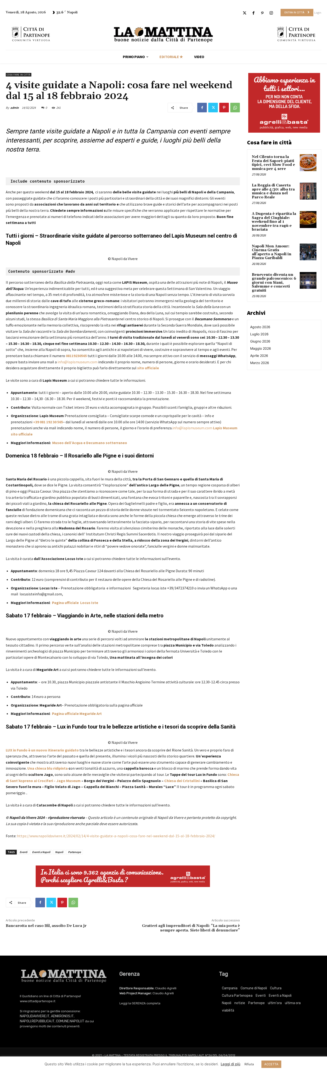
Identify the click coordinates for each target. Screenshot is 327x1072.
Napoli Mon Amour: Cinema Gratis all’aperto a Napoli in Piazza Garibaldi (271, 252)
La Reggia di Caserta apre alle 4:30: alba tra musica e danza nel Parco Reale (273, 191)
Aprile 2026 (259, 356)
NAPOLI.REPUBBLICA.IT (37, 1021)
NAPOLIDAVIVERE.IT (35, 1016)
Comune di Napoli (254, 988)
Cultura (276, 988)
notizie (239, 1003)
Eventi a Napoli (41, 852)
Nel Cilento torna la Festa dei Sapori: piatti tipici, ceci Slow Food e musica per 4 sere (273, 163)
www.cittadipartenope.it (37, 1001)
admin (14, 108)
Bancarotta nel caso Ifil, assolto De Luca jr (46, 925)
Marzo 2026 (259, 363)
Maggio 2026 (260, 348)
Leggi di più (230, 1064)
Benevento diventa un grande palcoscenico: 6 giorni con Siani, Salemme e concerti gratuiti (274, 282)
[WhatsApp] (235, 107)
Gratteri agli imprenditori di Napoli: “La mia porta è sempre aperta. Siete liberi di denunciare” (191, 928)
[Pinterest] (262, 13)
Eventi (23, 852)
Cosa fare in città (18, 74)
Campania (229, 988)
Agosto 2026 (260, 327)
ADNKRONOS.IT (62, 1016)
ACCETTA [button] (271, 1064)
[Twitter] (244, 13)
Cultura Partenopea (237, 996)
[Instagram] (271, 13)
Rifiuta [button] (249, 1064)
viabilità (228, 1010)
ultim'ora (275, 1003)
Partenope (74, 852)
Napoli (59, 852)
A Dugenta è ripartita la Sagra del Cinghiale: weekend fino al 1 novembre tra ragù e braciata (274, 222)
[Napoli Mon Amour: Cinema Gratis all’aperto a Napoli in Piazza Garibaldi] (308, 252)
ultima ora (293, 1003)
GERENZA (139, 1003)
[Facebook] (253, 13)
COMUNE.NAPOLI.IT (70, 1021)
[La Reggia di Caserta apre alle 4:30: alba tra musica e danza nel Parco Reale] (308, 191)
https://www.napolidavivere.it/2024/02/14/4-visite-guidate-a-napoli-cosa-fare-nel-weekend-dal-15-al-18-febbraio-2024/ (116, 835)
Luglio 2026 (259, 334)
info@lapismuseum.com (77, 361)
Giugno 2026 (260, 341)
